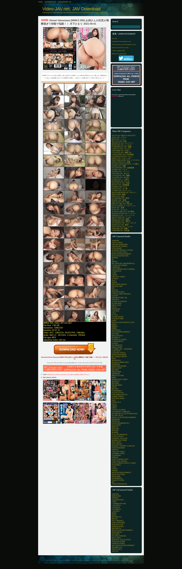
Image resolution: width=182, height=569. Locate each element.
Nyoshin (116, 534)
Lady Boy (116, 351)
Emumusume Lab (119, 298)
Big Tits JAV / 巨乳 (119, 141)
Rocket (115, 431)
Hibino (115, 326)
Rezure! (115, 429)
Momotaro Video (120, 379)
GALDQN (115, 311)
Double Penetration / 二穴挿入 (125, 164)
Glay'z (115, 315)
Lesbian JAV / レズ (119, 187)
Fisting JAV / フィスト (121, 171)
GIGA (114, 313)
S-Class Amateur (119, 434)
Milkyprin (116, 372)
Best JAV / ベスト (119, 139)
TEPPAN (115, 457)
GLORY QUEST (118, 317)
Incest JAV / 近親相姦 (120, 185)
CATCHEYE (116, 505)
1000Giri (115, 494)
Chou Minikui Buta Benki (123, 269)
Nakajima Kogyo (119, 394)
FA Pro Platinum (119, 301)
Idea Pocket (117, 336)
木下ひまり (86, 374)
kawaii (115, 343)
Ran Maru (116, 425)
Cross (114, 275)
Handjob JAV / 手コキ (121, 181)
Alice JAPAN (117, 242)
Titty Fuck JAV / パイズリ (122, 227)
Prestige (116, 421)
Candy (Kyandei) (119, 265)
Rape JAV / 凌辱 (118, 208)
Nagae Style (118, 393)
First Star (116, 305)
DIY (113, 288)
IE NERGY (116, 337)
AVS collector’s (119, 252)
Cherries (116, 267)
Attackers (117, 248)
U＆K (114, 467)
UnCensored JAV (64, 2)
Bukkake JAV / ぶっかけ (122, 145)
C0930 (114, 502)
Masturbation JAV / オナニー (124, 192)
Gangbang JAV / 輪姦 (121, 175)
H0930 (114, 513)
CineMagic (116, 271)
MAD (114, 358)
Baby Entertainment (121, 254)
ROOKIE (115, 433)
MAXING (115, 370)
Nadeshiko (117, 391)
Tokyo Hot (117, 549)
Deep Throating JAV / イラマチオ (125, 160)
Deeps (114, 282)
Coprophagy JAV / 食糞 (121, 147)
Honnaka (116, 330)
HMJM (114, 328)
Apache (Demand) (120, 244)
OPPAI (114, 408)
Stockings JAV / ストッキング (124, 223)
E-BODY (115, 296)
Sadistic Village (119, 438)
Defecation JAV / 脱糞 (121, 162)
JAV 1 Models (117, 521)
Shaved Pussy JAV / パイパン (124, 213)
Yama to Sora (118, 480)
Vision (115, 471)
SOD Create (117, 444)
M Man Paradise (119, 355)
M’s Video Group (119, 356)
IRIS (71, 374)
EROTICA (115, 299)
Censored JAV (50, 2)
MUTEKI (115, 389)
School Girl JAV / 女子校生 (123, 211)
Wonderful (117, 478)
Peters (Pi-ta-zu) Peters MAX (125, 413)
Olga (114, 404)
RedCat (115, 427)
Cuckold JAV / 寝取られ (122, 152)
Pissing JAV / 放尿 (119, 200)
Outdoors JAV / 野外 (120, 198)
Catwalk (116, 507)
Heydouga (117, 517)
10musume (116, 496)
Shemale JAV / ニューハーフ (123, 215)
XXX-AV (115, 551)
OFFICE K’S (116, 402)
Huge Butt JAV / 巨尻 (121, 183)
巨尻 (81, 374)
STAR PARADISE (118, 448)
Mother (115, 383)
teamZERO (116, 455)
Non (114, 400)
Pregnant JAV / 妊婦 (120, 202)
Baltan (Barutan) (120, 256)
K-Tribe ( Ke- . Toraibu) (122, 349)
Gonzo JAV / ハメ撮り (120, 179)
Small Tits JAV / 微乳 (120, 219)
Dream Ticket (118, 292)
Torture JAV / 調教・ (120, 228)
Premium (116, 419)
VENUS (115, 469)
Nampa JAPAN (117, 396)
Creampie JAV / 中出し (121, 151)
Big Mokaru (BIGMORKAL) (123, 263)
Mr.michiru (117, 385)
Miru (114, 377)
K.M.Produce (117, 341)
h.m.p (114, 320)
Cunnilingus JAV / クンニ (122, 156)
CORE (114, 273)
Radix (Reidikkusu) (120, 423)
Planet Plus (117, 415)
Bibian (115, 261)
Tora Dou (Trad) (119, 461)
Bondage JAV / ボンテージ (122, 143)
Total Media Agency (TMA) (124, 463)
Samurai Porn (118, 543)
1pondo (115, 498)
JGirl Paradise (118, 522)
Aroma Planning (119, 246)
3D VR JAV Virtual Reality (124, 135)
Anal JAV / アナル (119, 137)
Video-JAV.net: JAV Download (71, 8)
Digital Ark (117, 286)
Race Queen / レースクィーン (124, 206)
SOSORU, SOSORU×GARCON (123, 446)
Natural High (118, 398)
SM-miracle (117, 547)
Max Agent (117, 368)
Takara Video (118, 452)
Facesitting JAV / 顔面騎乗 (123, 168)
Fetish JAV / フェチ (119, 170)
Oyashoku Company (121, 412)
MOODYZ (115, 381)
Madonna (116, 360)
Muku (114, 387)
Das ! (114, 280)
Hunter (115, 334)
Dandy (115, 279)
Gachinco (116, 509)
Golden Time (117, 318)
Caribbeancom (119, 503)
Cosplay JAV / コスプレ (121, 149)
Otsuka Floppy (119, 410)
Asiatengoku (118, 500)
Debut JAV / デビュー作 (121, 158)
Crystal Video (118, 277)
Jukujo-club (117, 524)
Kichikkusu (117, 345)
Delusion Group (119, 284)
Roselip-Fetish (118, 541)
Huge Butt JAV (65, 374)
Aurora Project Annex (122, 250)
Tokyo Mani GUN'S (120, 459)
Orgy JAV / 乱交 (118, 196)
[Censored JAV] (45, 20)
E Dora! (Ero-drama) (121, 294)
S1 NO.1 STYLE (118, 436)
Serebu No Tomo (119, 440)
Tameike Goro (118, 453)
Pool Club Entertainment (124, 417)
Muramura (117, 532)
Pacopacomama (119, 536)
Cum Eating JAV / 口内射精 (123, 154)
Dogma (115, 290)
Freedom (116, 309)
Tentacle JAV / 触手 (120, 225)
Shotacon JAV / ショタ (121, 217)
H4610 (114, 515)
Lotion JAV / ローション (121, 190)
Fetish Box (117, 303)
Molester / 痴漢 (118, 194)
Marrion (76, 374)
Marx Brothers (119, 366)
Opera (114, 406)
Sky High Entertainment (123, 545)
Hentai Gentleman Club (123, 322)
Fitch (114, 307)
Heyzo (115, 519)
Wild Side (116, 476)
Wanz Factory (118, 474)
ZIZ (113, 482)
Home (40, 2)
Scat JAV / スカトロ (119, 209)
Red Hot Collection (121, 540)
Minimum (116, 374)
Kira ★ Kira (117, 347)
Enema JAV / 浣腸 (119, 166)
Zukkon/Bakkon (119, 484)
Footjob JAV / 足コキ (120, 173)
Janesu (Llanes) (119, 339)
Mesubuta (116, 528)
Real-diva (116, 538)
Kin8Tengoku (118, 526)
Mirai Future (118, 375)
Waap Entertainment (121, 472)
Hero (114, 324)
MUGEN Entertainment (122, 530)
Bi (112, 260)
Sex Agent (116, 442)
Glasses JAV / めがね (120, 177)
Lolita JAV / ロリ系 (119, 189)
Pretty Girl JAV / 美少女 (122, 204)
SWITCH (115, 450)
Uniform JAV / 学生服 (120, 230)
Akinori (115, 241)
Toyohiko (116, 465)
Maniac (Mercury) (120, 362)
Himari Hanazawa (53, 374)
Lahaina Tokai (118, 353)
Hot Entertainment (121, 332)
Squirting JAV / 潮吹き (121, 221)
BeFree (115, 258)
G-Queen (115, 511)
